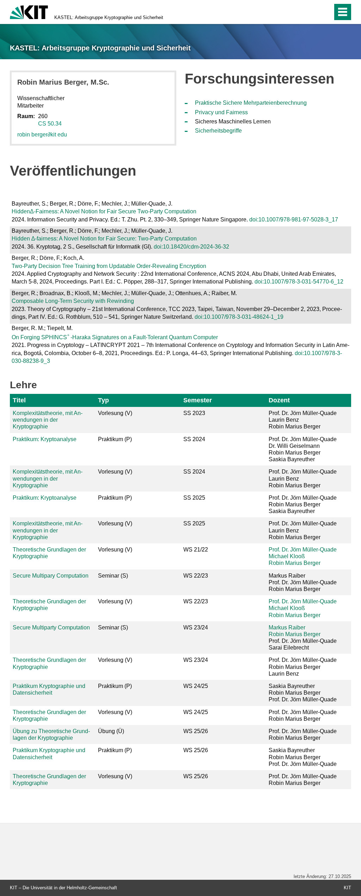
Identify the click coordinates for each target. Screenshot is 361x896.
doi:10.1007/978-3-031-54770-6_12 (299, 282)
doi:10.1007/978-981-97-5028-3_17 (293, 220)
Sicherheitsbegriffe (218, 131)
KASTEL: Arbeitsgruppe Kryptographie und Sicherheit (108, 17)
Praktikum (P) (115, 439)
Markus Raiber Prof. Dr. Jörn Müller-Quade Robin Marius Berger (303, 582)
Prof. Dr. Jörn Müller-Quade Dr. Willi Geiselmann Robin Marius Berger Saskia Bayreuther (303, 449)
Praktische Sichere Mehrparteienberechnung (251, 103)
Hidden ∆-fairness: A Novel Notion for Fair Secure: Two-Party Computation (104, 239)
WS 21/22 (195, 550)
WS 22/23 (195, 576)
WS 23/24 (195, 627)
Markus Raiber (287, 627)
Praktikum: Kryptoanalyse (45, 439)
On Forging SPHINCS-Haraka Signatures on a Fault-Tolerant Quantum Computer (115, 337)
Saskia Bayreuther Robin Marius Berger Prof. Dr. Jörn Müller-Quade (303, 692)
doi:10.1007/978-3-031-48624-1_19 (239, 317)
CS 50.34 (50, 124)
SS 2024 (194, 439)
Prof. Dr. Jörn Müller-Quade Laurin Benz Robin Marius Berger (303, 419)
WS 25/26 (195, 731)
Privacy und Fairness (221, 112)
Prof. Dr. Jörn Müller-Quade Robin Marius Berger (303, 715)
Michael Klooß (287, 556)
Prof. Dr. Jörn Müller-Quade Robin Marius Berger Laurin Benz (303, 666)
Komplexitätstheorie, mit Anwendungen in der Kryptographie (47, 419)
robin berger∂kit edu (42, 135)
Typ (103, 400)
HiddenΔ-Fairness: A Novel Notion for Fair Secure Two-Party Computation (104, 211)
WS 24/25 (195, 686)
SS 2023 (194, 413)
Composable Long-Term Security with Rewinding (73, 301)
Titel (19, 400)
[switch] (312, 12)
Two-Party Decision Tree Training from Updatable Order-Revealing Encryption (109, 266)
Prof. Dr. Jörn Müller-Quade (303, 550)
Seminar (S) (113, 576)
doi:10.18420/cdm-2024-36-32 (191, 247)
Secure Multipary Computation (50, 576)
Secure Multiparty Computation (51, 627)
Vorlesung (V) (115, 413)
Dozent (279, 400)
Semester (197, 400)
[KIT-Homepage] (29, 11)
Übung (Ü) (111, 731)
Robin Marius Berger (294, 563)
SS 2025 (194, 498)
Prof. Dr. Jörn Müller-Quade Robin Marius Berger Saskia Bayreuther (303, 504)
